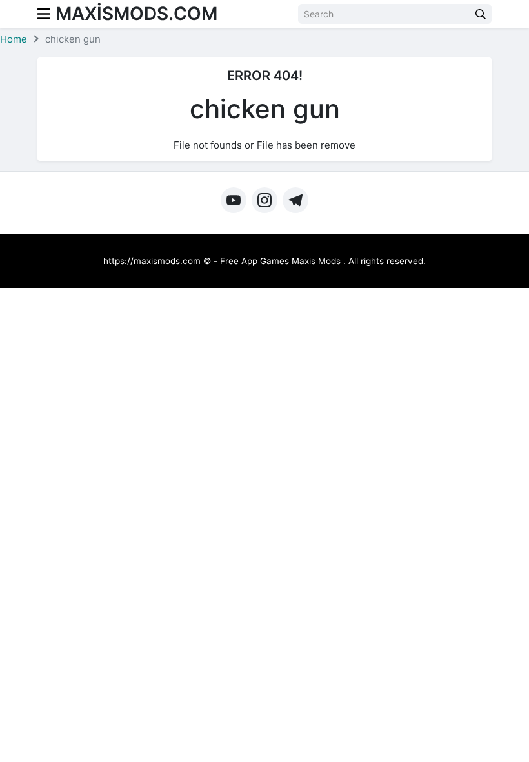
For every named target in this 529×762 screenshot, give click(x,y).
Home (13, 39)
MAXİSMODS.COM (136, 14)
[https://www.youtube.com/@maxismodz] (233, 200)
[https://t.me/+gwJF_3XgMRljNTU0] (295, 200)
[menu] (43, 14)
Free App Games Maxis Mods (280, 261)
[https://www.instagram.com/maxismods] (264, 200)
